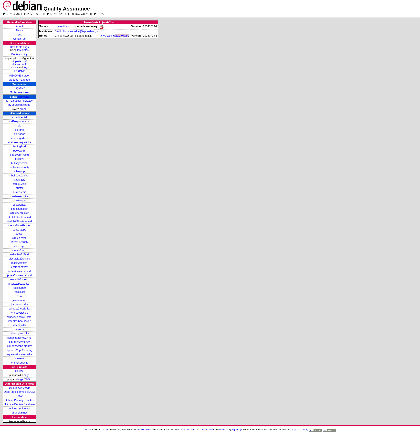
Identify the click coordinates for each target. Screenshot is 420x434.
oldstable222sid (19, 254)
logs (26, 67)
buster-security (19, 196)
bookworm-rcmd (19, 154)
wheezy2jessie (19, 312)
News (19, 30)
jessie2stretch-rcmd (19, 271)
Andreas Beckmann (186, 429)
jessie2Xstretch (19, 267)
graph (23, 109)
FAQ (19, 34)
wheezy (19, 329)
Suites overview (19, 92)
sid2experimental (19, 121)
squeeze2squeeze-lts (19, 354)
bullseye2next (19, 175)
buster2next (19, 204)
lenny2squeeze (19, 362)
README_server (19, 75)
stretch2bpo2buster (19, 225)
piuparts (88, 429)
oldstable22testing (19, 258)
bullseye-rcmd (19, 163)
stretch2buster (19, 208)
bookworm (19, 150)
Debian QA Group (19, 387)
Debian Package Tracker (19, 400)
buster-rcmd (19, 192)
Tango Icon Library (299, 429)
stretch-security (19, 242)
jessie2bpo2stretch (19, 283)
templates (23, 50)
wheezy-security (19, 333)
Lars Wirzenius (143, 429)
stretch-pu (19, 246)
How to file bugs (19, 47)
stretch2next (19, 250)
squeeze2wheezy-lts (19, 337)
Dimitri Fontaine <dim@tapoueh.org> (76, 31)
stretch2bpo (19, 229)
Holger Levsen (207, 429)
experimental (19, 117)
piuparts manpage (19, 79)
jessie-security (19, 304)
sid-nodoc (19, 134)
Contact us (19, 38)
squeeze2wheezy (19, 341)
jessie (19, 296)
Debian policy (19, 54)
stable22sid (19, 184)
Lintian (19, 396)
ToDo (28, 379)
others (222, 429)
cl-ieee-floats (62, 26)
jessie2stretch (19, 262)
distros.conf (19, 64)
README (19, 71)
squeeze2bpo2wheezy (19, 350)
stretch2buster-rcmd (19, 217)
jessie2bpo (19, 287)
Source (19, 371)
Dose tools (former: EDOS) (19, 391)
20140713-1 (122, 35)
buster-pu (19, 200)
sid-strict (19, 129)
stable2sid (19, 179)
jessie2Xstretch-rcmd (19, 275)
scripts (14, 67)
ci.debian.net (19, 412)
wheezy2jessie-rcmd (19, 317)
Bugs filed (19, 88)
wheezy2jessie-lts (19, 308)
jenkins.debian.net (19, 408)
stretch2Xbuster (19, 213)
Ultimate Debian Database (19, 404)
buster (19, 188)
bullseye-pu (19, 171)
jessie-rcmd (19, 300)
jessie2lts (23, 96)
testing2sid (19, 146)
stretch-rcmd (19, 238)
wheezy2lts (19, 325)
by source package (19, 104)
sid (19, 125)
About (19, 26)
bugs (26, 375)
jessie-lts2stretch (19, 279)
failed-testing (107, 35)
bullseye (19, 158)
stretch (19, 233)
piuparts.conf (19, 61)
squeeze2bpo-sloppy (19, 346)
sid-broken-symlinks (19, 142)
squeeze (19, 358)
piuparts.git (236, 429)
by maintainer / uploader (19, 100)
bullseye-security (19, 167)
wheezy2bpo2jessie (19, 321)
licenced (104, 429)
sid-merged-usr (19, 138)
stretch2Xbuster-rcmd (19, 221)
